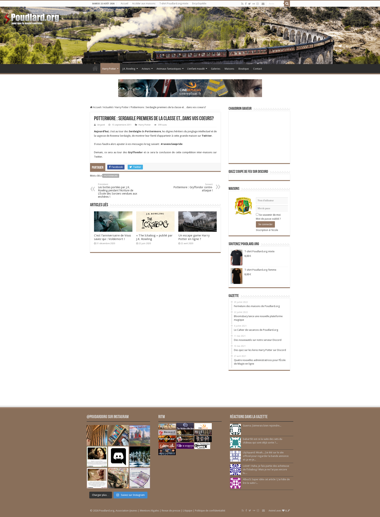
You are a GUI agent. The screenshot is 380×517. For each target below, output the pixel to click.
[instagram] (257, 3)
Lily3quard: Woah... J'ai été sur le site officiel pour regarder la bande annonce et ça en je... (266, 456)
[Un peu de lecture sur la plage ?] (118, 435)
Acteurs (146, 68)
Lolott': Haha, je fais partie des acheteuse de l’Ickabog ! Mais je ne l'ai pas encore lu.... (266, 469)
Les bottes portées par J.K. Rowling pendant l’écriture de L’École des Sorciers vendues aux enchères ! (117, 190)
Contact (257, 68)
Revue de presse (171, 510)
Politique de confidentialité (210, 510)
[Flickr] (253, 3)
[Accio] (287, 4)
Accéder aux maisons (143, 3)
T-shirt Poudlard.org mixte (173, 3)
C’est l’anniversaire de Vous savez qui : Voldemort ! (112, 237)
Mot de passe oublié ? (268, 218)
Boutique (243, 68)
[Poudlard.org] (32, 18)
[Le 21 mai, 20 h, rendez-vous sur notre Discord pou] (118, 478)
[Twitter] (249, 3)
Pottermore (111, 176)
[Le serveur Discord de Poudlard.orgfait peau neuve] (118, 456)
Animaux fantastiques (169, 68)
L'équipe (187, 510)
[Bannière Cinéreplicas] (190, 87)
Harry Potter (109, 68)
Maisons (229, 68)
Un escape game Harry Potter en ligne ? (194, 237)
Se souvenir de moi (269, 214)
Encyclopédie (199, 3)
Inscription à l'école (267, 230)
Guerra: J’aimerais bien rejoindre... (262, 425)
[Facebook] (246, 3)
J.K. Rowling (128, 68)
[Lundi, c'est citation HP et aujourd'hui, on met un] (97, 478)
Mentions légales (149, 510)
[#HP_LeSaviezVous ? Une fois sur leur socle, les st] (139, 456)
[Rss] (242, 3)
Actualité (108, 107)
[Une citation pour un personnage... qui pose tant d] (97, 456)
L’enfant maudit (196, 68)
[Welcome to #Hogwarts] (97, 435)
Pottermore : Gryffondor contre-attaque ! (193, 187)
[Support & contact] (263, 3)
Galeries (215, 68)
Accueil (124, 3)
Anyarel (101, 125)
